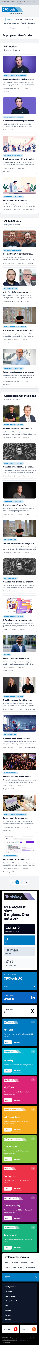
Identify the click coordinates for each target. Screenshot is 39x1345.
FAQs (6, 1305)
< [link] (12, 882)
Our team (8, 1315)
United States (30, 1267)
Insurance (31, 23)
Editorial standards (11, 1301)
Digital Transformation (11, 23)
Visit (6, 1042)
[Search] (28, 28)
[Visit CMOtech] (15, 1080)
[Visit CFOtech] (15, 1022)
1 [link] (17, 882)
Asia (6, 1262)
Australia (15, 1262)
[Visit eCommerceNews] (15, 1139)
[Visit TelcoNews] (15, 1227)
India (31, 1262)
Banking (19, 19)
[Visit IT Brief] (15, 1168)
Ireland (7, 1267)
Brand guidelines (10, 1287)
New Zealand (17, 1267)
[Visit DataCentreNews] (15, 1109)
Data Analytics (28, 19)
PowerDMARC (6, 1342)
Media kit (17, 1042)
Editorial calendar (11, 1296)
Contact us (8, 1291)
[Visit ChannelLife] (15, 1051)
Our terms (8, 1320)
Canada (24, 1262)
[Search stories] (36, 1276)
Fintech (23, 23)
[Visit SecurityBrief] (15, 1198)
